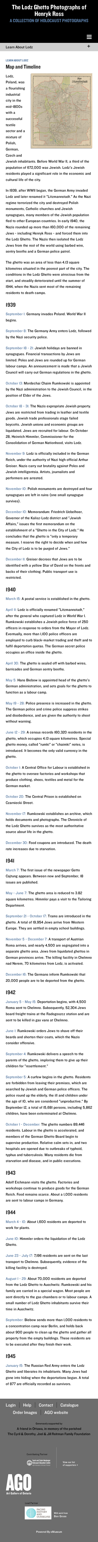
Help (27, 1405)
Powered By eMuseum (49, 1531)
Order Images (25, 1412)
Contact (46, 1405)
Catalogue (69, 1405)
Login (11, 1405)
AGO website (56, 1412)
